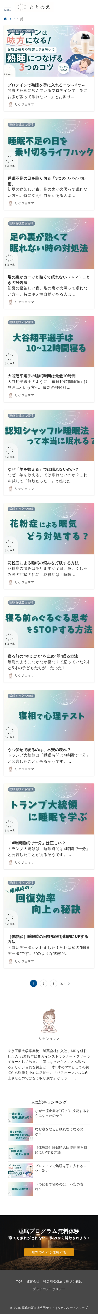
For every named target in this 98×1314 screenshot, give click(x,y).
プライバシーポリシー (49, 1289)
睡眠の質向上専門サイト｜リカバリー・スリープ (55, 1307)
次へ (63, 983)
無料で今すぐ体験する (49, 1252)
